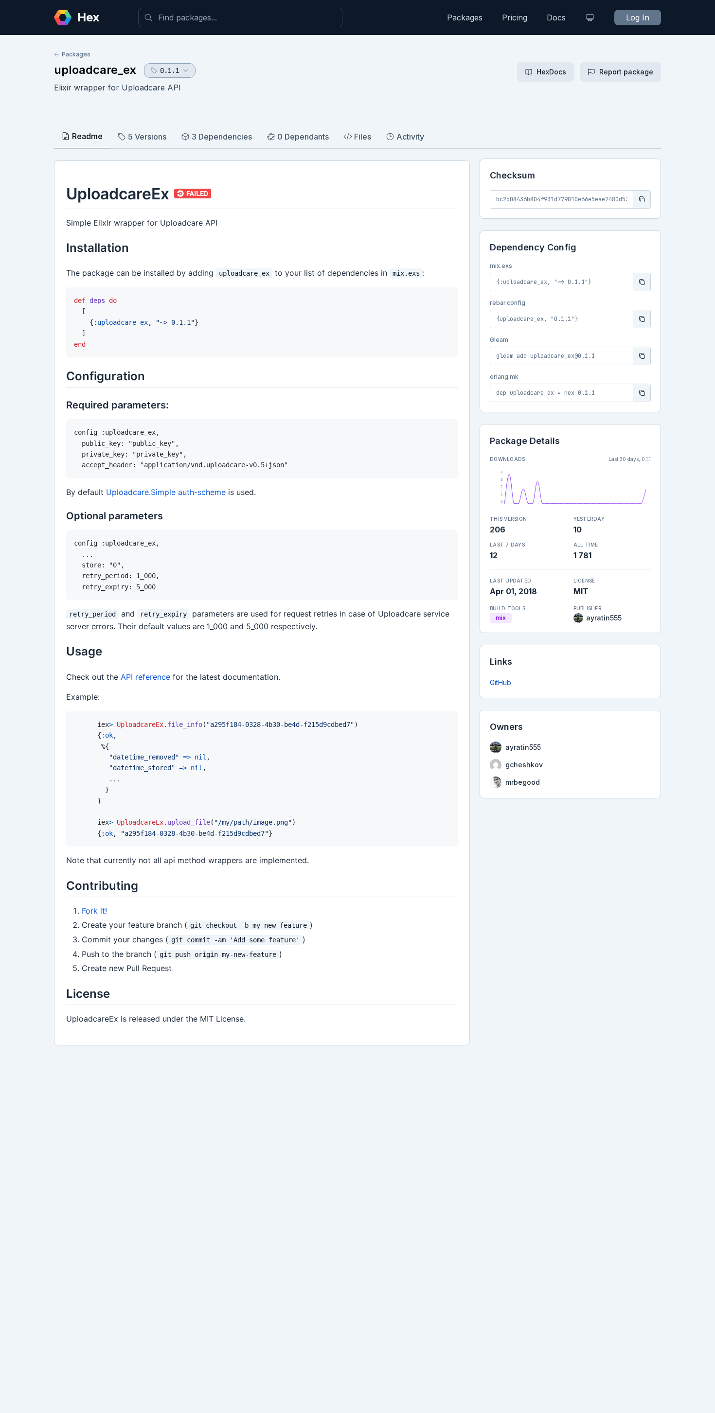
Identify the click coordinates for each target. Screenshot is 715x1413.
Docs (556, 17)
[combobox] (240, 17)
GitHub (500, 682)
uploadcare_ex (95, 70)
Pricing (514, 17)
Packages (465, 17)
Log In (637, 17)
